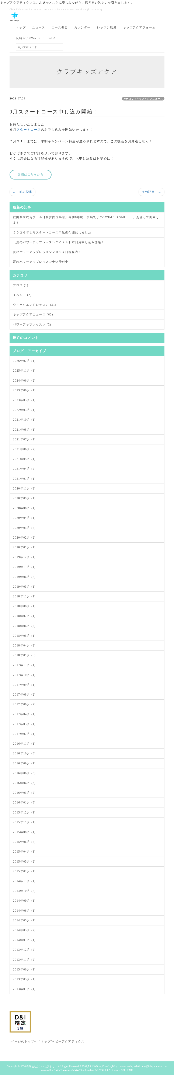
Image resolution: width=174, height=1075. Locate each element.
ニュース (38, 27)
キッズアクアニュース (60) (33, 314)
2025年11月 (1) (24, 370)
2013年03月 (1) (24, 979)
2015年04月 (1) (24, 851)
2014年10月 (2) (24, 891)
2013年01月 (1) (24, 989)
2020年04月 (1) (24, 517)
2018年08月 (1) (24, 606)
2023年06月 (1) (24, 390)
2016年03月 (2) (24, 792)
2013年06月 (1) (24, 969)
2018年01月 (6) (24, 655)
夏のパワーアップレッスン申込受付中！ (42, 261)
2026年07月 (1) (24, 360)
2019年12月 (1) (24, 557)
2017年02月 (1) (24, 734)
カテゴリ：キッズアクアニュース (143, 98)
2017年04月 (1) (24, 714)
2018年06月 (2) (24, 626)
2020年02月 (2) (24, 537)
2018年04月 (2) (24, 645)
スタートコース (29, 129)
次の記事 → (151, 192)
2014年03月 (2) (24, 930)
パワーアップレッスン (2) (32, 324)
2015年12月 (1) (24, 812)
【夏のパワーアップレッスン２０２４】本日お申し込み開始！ (58, 242)
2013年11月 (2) (24, 959)
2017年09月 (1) (24, 684)
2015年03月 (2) (24, 861)
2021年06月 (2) (24, 449)
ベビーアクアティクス (68, 1041)
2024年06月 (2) (24, 380)
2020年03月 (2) (24, 527)
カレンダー (82, 27)
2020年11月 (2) (24, 488)
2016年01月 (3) (24, 802)
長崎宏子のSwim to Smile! (36, 38)
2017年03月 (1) (24, 724)
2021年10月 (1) (24, 419)
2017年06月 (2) (24, 704)
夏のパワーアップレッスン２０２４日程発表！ (47, 252)
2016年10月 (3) (24, 753)
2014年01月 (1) (24, 940)
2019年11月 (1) (24, 567)
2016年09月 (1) (24, 763)
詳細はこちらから (31, 174)
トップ (21, 27)
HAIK (130, 1070)
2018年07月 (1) (24, 616)
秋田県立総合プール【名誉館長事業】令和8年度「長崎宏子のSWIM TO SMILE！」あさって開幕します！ (86, 220)
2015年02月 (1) (24, 871)
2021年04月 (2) (24, 468)
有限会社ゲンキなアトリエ (41, 1066)
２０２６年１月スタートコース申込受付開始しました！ (54, 232)
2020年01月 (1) (24, 547)
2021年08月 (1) (24, 429)
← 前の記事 (22, 192)
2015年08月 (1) (24, 832)
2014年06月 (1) (24, 910)
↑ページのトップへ (24, 1041)
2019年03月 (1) (24, 586)
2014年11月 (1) (24, 881)
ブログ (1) (20, 285)
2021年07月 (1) (24, 439)
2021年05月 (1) (24, 459)
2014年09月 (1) (24, 900)
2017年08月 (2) (24, 694)
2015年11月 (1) (24, 822)
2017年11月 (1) (24, 665)
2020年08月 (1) (24, 508)
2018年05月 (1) (24, 635)
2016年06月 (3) (24, 773)
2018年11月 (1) (24, 596)
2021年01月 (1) (24, 478)
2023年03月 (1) (24, 400)
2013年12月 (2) (24, 949)
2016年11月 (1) (24, 743)
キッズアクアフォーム (139, 27)
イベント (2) (22, 295)
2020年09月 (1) (24, 498)
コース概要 (60, 27)
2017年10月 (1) (24, 675)
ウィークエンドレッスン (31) (34, 304)
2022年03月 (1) (24, 410)
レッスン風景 (106, 27)
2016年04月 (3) (24, 783)
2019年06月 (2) (24, 577)
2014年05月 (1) (24, 920)
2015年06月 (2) (24, 841)
